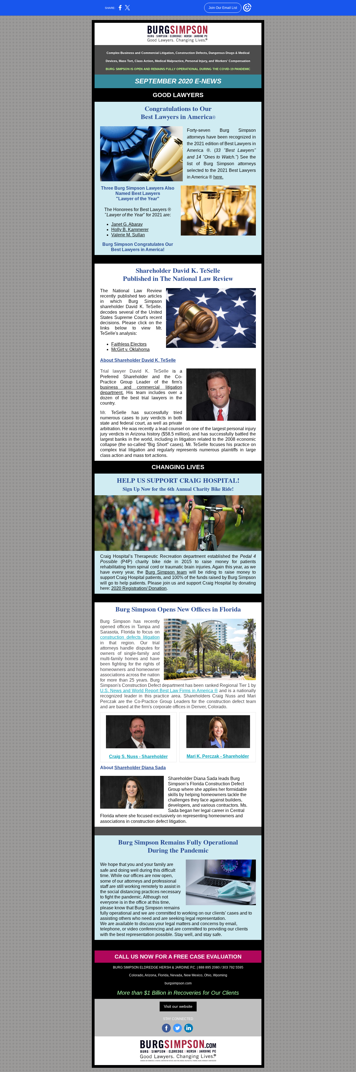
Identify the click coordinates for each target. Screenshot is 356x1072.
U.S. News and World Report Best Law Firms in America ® (159, 690)
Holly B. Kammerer (130, 229)
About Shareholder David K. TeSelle (138, 360)
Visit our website (178, 1006)
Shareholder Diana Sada (140, 767)
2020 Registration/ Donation (139, 588)
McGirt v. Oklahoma (130, 349)
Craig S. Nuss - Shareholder (138, 756)
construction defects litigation (130, 637)
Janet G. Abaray (127, 224)
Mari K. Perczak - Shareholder (218, 756)
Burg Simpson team (166, 572)
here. (218, 177)
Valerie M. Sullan (128, 234)
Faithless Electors (129, 344)
